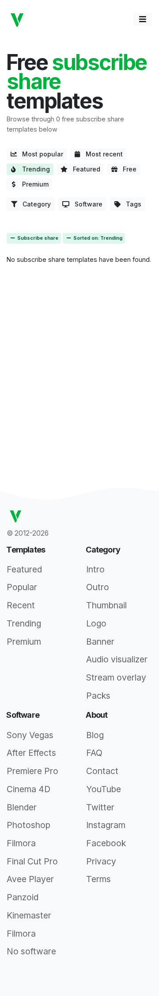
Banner (100, 641)
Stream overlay (116, 677)
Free (126, 169)
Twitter (100, 807)
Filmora (21, 843)
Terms (98, 879)
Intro (95, 569)
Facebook (106, 843)
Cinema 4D (28, 789)
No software (31, 951)
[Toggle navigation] (142, 19)
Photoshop (28, 825)
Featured (84, 169)
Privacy (101, 861)
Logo (96, 623)
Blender (22, 807)
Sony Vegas (30, 735)
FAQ (94, 752)
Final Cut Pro (32, 861)
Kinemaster (29, 915)
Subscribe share (37, 238)
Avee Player (30, 879)
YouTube (103, 789)
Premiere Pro (32, 771)
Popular (22, 587)
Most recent (101, 154)
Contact (102, 771)
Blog (95, 735)
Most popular (40, 154)
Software (85, 204)
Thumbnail (106, 605)
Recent (21, 605)
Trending (33, 169)
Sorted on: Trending (97, 238)
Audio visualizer (117, 659)
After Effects (31, 752)
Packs (98, 695)
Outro (97, 587)
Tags (131, 204)
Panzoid (22, 897)
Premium (33, 184)
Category (34, 204)
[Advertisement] (79, 351)
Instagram (105, 825)
